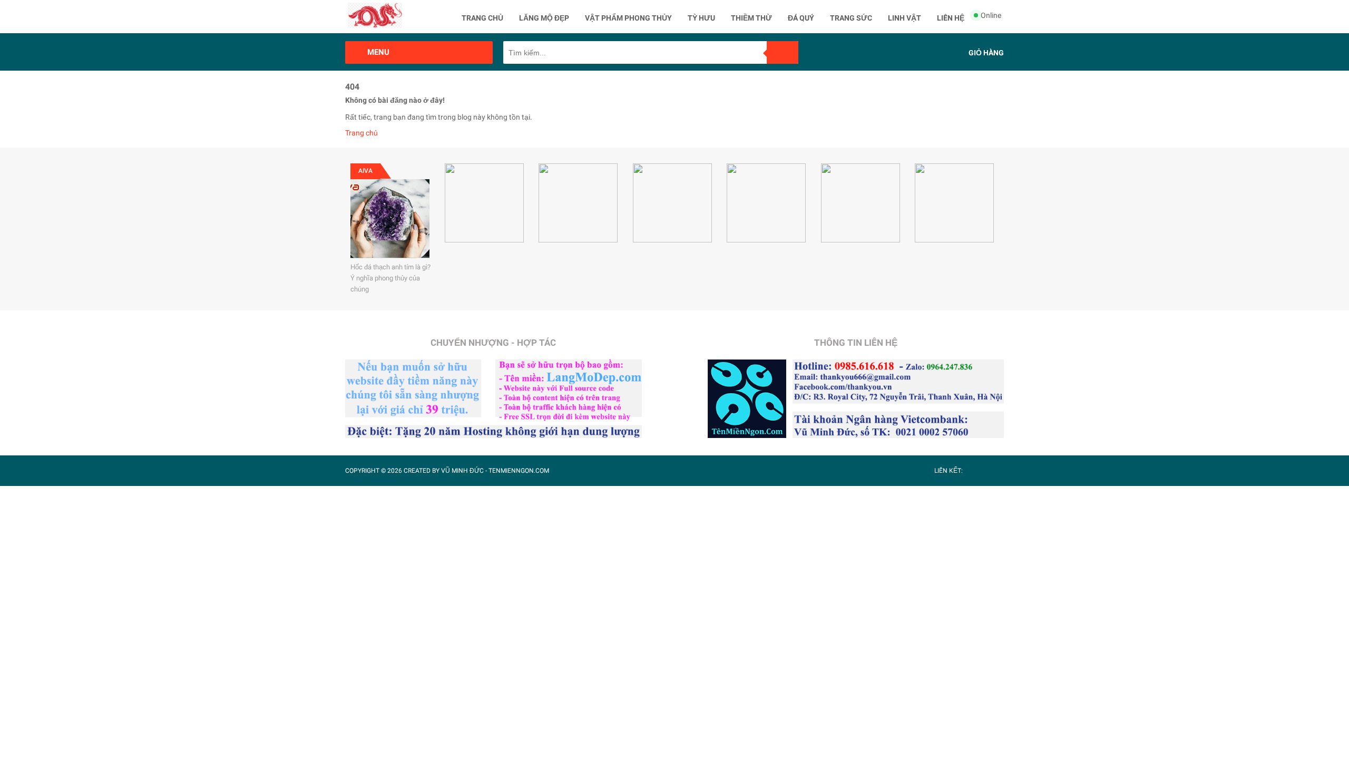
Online (991, 15)
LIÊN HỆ (950, 18)
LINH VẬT (904, 18)
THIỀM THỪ (751, 18)
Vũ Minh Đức (462, 470)
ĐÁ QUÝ (801, 18)
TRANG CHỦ (482, 18)
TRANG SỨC (851, 18)
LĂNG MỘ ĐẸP (544, 18)
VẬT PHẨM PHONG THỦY (628, 18)
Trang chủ (361, 133)
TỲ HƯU (701, 18)
